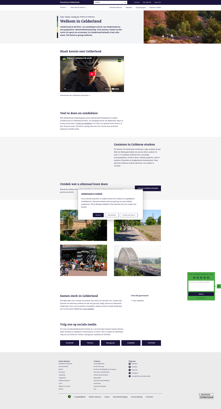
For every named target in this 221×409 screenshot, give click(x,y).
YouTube (134, 366)
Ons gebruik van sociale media (141, 376)
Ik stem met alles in (129, 215)
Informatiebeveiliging (120, 397)
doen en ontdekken (84, 123)
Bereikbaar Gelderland (65, 363)
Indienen (201, 294)
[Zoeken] (125, 2)
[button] (63, 7)
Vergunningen (141, 7)
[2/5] (197, 277)
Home (62, 17)
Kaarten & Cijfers (155, 7)
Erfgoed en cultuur (64, 386)
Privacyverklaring (136, 397)
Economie (62, 372)
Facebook (134, 370)
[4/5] (204, 277)
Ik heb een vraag (99, 366)
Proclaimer (149, 397)
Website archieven (95, 397)
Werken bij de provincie (101, 375)
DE (150, 2)
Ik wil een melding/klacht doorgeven (105, 369)
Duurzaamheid (63, 366)
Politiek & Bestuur (115, 7)
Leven (60, 383)
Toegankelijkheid (79, 397)
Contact (137, 2)
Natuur (61, 369)
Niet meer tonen (201, 298)
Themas (67, 17)
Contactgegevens (99, 363)
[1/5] (194, 277)
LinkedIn (134, 363)
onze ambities (88, 309)
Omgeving (62, 375)
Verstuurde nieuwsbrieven (102, 380)
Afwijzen (98, 215)
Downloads (97, 383)
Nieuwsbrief (97, 377)
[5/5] (208, 277)
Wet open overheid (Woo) (101, 372)
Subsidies (129, 7)
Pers (95, 389)
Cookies (106, 397)
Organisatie (75, 17)
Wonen (61, 389)
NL (144, 2)
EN (147, 2)
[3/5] (201, 277)
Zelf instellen (112, 215)
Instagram (135, 373)
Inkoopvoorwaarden (100, 386)
